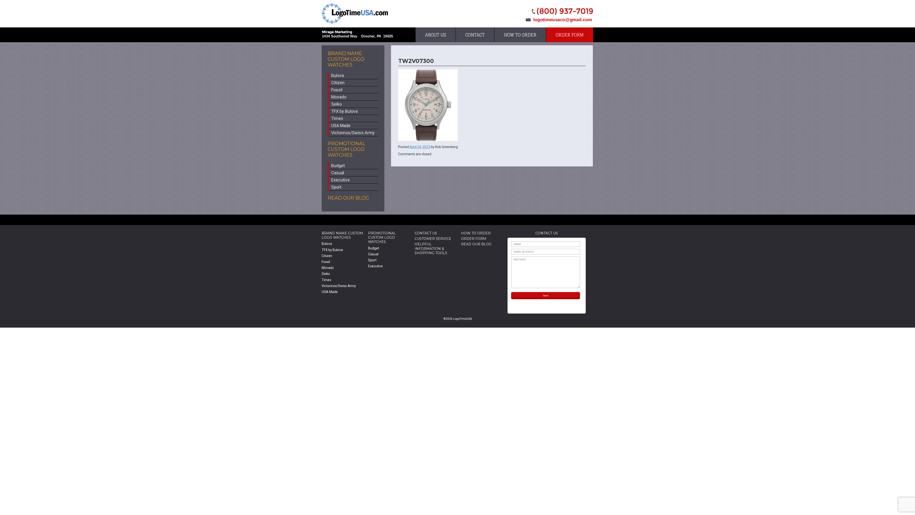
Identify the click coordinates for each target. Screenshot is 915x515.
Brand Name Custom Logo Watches (346, 59)
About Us (435, 35)
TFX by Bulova (344, 111)
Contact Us (426, 233)
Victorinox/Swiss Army (353, 132)
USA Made (341, 125)
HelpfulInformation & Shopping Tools (431, 248)
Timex (337, 118)
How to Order (520, 35)
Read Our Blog (348, 198)
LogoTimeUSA (355, 13)
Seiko (336, 104)
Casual (337, 172)
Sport (336, 187)
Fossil (336, 89)
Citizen (338, 82)
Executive (340, 179)
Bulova (337, 75)
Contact (475, 35)
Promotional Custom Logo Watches (346, 149)
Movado (338, 96)
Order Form (570, 35)
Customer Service (433, 239)
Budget (338, 165)
